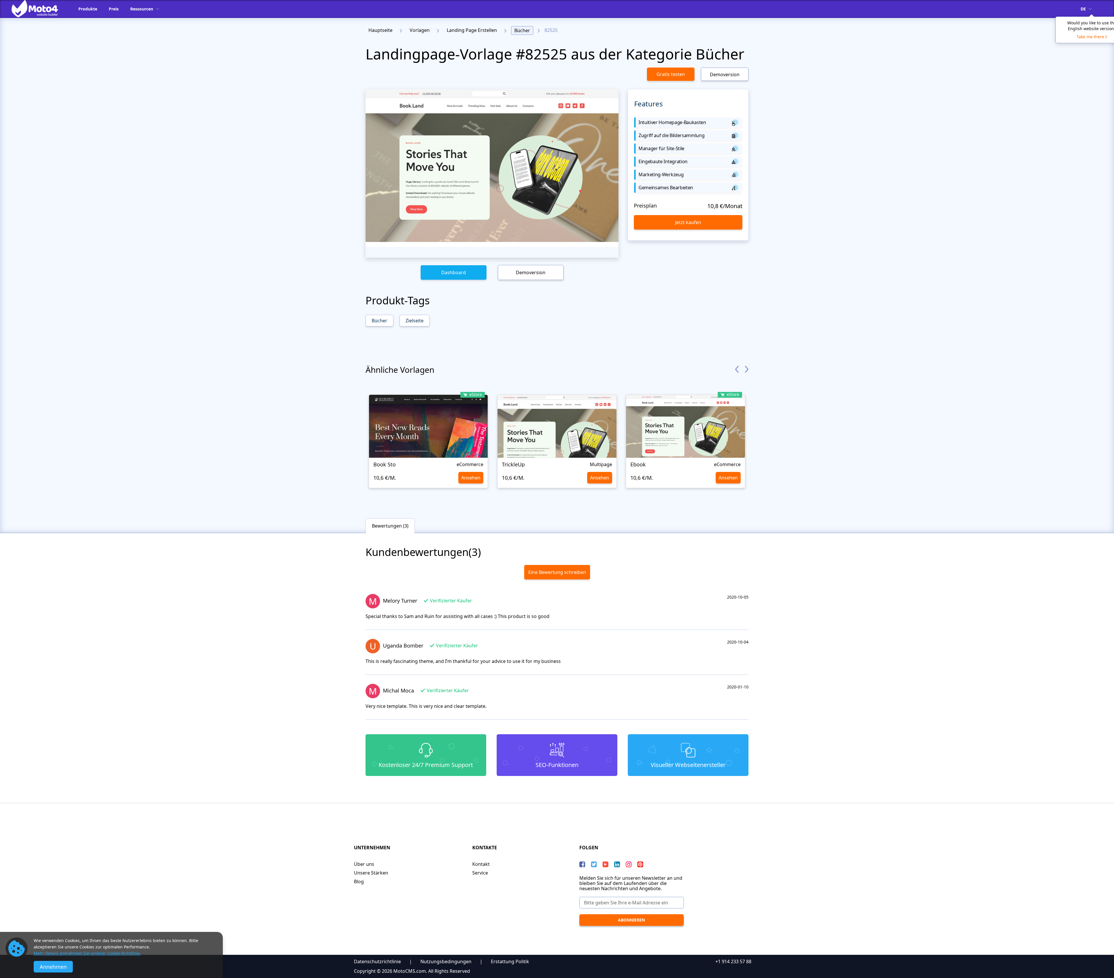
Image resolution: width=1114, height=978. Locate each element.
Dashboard (453, 272)
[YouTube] (605, 864)
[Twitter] (594, 864)
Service (480, 873)
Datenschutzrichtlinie (377, 961)
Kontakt (481, 864)
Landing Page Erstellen (472, 30)
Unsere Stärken (371, 873)
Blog (359, 881)
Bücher (522, 30)
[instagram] (629, 864)
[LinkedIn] (617, 864)
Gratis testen (671, 74)
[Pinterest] (640, 864)
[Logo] (39, 8)
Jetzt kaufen (688, 222)
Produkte (87, 9)
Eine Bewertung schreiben (557, 572)
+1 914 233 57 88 (733, 961)
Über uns (364, 864)
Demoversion (724, 74)
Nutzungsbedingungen (445, 961)
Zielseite (415, 320)
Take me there (1090, 36)
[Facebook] (582, 864)
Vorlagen (420, 30)
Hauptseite (380, 30)
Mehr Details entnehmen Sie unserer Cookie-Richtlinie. (87, 953)
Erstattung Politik (510, 961)
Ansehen (470, 478)
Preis (114, 9)
